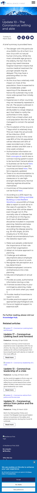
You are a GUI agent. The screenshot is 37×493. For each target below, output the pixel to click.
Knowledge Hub (10, 317)
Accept (18, 479)
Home (3, 19)
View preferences (18, 489)
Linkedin (7, 449)
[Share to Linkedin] (19, 37)
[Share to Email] (32, 37)
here (31, 164)
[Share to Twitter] (23, 37)
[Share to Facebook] (27, 37)
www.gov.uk (16, 156)
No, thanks (18, 484)
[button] (34, 462)
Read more (9, 357)
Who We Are (7, 458)
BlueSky (7, 451)
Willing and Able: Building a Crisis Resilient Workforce (19, 199)
